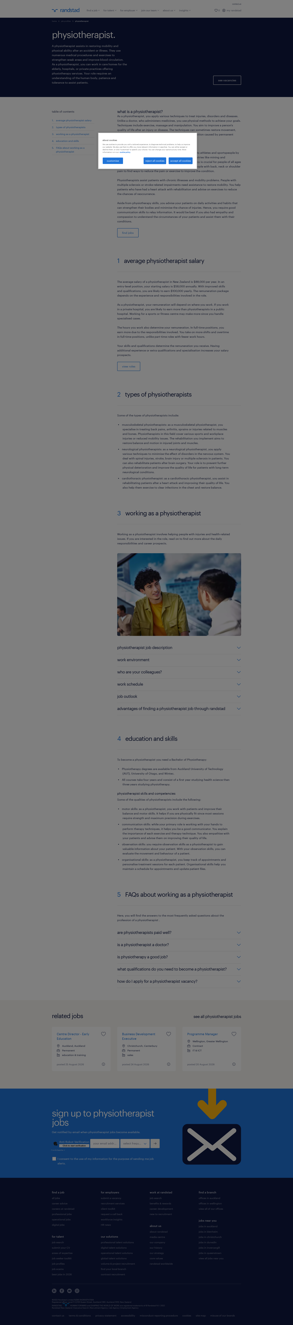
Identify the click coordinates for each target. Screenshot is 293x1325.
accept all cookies (180, 160)
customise (113, 160)
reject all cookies (155, 160)
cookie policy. (125, 152)
